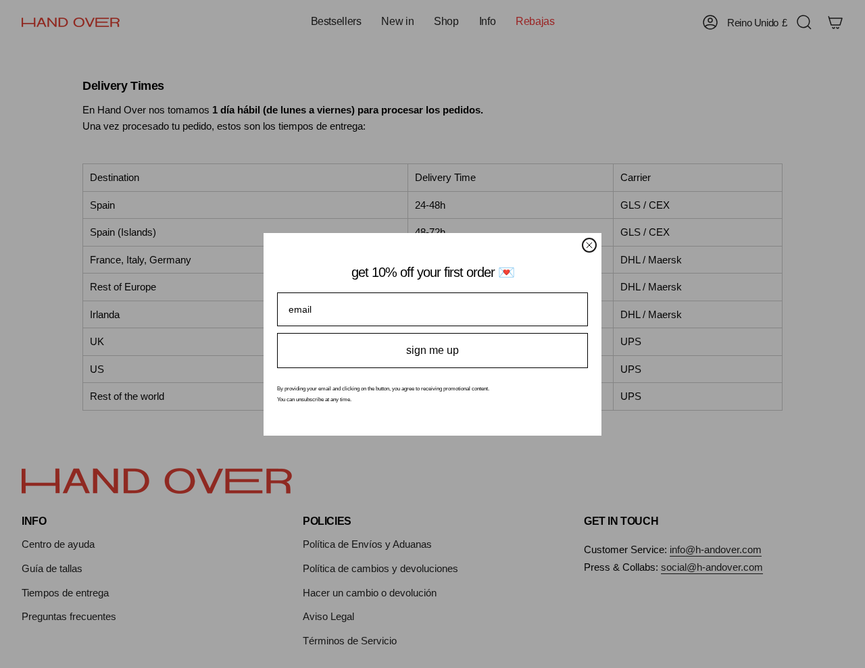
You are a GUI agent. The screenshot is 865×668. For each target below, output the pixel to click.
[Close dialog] (589, 245)
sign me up (432, 350)
